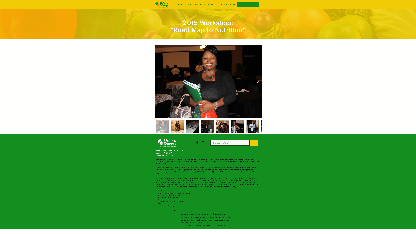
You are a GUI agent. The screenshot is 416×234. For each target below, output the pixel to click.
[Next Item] (258, 81)
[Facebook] (197, 142)
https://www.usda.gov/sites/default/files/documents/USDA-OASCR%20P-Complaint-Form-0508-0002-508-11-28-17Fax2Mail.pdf (210, 180)
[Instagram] (202, 142)
